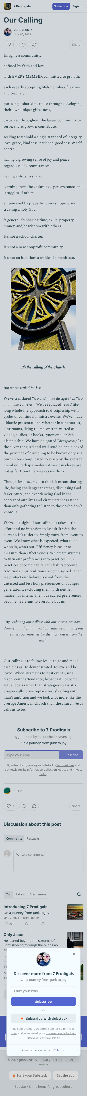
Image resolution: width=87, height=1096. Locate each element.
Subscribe (43, 1001)
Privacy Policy (51, 1038)
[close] (74, 954)
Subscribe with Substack (46, 1018)
